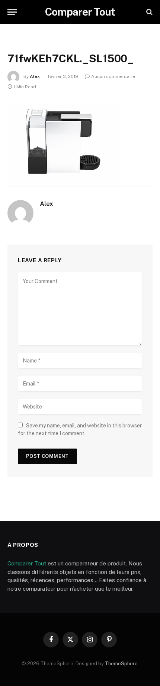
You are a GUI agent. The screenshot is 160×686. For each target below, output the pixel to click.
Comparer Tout (26, 563)
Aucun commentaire (113, 76)
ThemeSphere (121, 663)
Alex (35, 76)
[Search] (149, 12)
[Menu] (12, 12)
